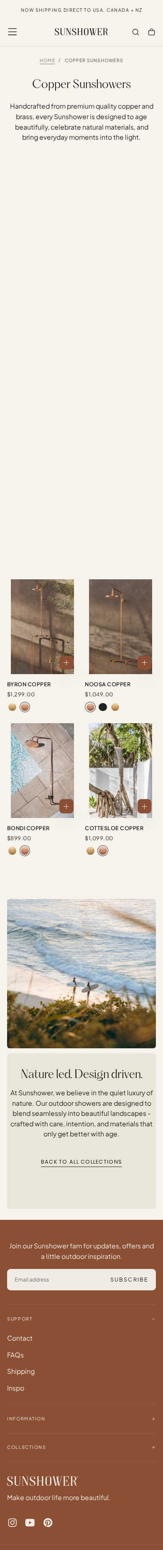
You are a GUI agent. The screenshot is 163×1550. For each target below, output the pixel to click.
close (81, 1525)
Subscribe (126, 1498)
